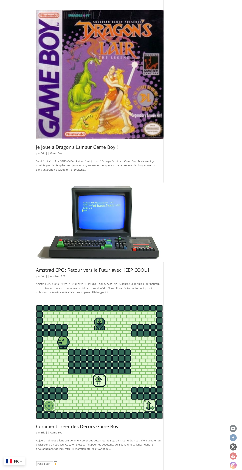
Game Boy (56, 153)
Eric (43, 153)
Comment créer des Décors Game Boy (77, 426)
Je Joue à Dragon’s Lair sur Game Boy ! (77, 147)
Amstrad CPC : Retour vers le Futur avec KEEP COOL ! (92, 270)
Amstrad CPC (58, 276)
